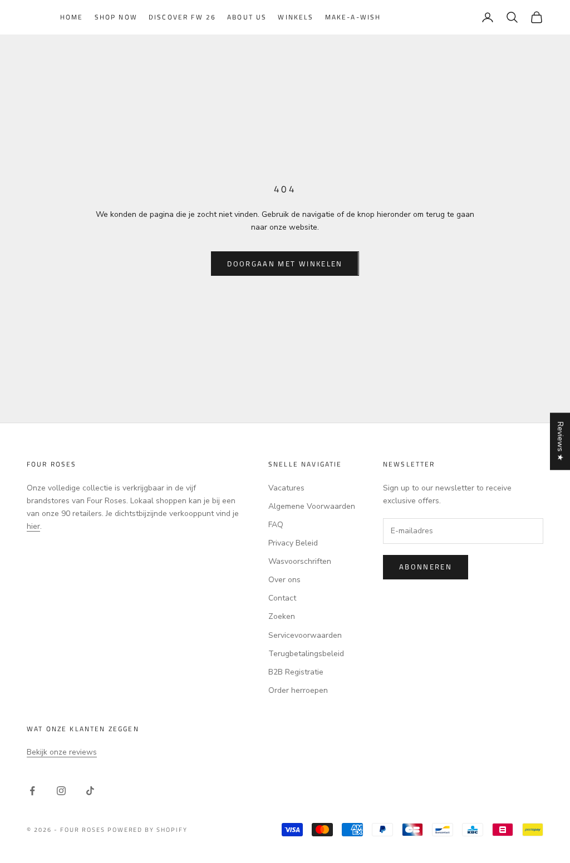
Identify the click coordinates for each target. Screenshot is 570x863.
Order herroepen (298, 690)
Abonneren (425, 566)
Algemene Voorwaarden (311, 506)
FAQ (275, 524)
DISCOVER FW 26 (182, 17)
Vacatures (286, 488)
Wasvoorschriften (299, 561)
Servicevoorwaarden (305, 635)
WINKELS (295, 17)
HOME (71, 17)
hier (33, 526)
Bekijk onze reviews (62, 752)
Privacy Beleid (293, 543)
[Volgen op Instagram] (61, 790)
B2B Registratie (295, 672)
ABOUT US (247, 17)
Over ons (284, 579)
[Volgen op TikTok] (90, 790)
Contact (282, 598)
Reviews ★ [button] (560, 441)
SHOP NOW (116, 17)
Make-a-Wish (353, 17)
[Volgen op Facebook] (32, 790)
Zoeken (281, 616)
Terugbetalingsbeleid (306, 653)
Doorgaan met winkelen (284, 263)
